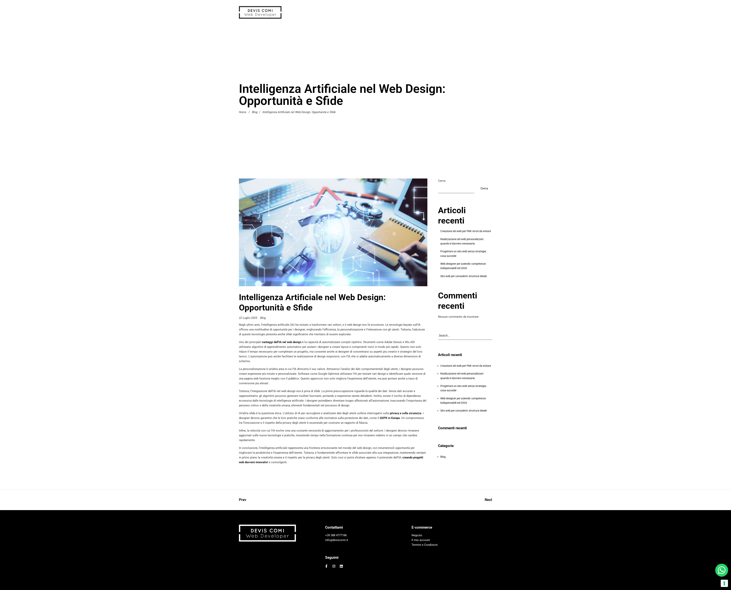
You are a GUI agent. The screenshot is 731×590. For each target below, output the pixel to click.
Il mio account (421, 540)
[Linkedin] (341, 566)
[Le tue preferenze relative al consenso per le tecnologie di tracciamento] (724, 583)
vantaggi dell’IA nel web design (281, 342)
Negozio (417, 535)
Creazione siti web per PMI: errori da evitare (465, 231)
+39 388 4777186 (336, 535)
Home (242, 112)
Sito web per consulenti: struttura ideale (463, 276)
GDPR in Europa (390, 418)
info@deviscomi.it (336, 540)
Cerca (441, 180)
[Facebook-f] (326, 566)
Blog (255, 112)
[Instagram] (334, 566)
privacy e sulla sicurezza (405, 413)
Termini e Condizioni (425, 545)
